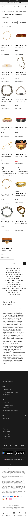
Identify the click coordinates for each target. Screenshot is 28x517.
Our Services (6, 376)
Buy (3, 386)
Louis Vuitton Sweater (13, 272)
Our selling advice (7, 405)
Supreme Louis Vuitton (13, 269)
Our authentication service (10, 392)
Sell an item (5, 408)
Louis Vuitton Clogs (14, 294)
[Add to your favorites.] (12, 45)
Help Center (5, 418)
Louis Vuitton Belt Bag (13, 270)
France (4, 507)
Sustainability (6, 431)
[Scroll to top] (24, 263)
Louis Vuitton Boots (13, 292)
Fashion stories (6, 439)
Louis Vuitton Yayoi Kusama (13, 280)
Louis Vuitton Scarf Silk (13, 276)
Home (3, 11)
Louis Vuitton (10, 11)
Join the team (6, 436)
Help (3, 415)
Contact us (5, 421)
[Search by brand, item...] (3, 6)
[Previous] (9, 263)
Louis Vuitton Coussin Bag (13, 284)
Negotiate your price (8, 171)
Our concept (6, 379)
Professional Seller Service (10, 410)
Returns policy (6, 394)
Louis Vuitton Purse (13, 282)
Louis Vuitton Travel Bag (13, 290)
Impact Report (6, 434)
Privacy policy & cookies (13, 464)
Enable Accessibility (14, 1)
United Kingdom (9, 507)
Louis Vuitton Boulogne (13, 286)
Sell (3, 400)
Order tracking (6, 390)
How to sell (5, 403)
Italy (16, 508)
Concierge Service (7, 381)
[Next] (18, 263)
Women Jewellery (21, 11)
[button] (25, 7)
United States (17, 507)
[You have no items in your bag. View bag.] (25, 7)
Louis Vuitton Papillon (18, 288)
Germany (22, 507)
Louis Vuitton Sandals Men (13, 274)
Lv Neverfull (5, 288)
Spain (12, 508)
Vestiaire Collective (9, 426)
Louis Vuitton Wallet (13, 278)
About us (5, 429)
